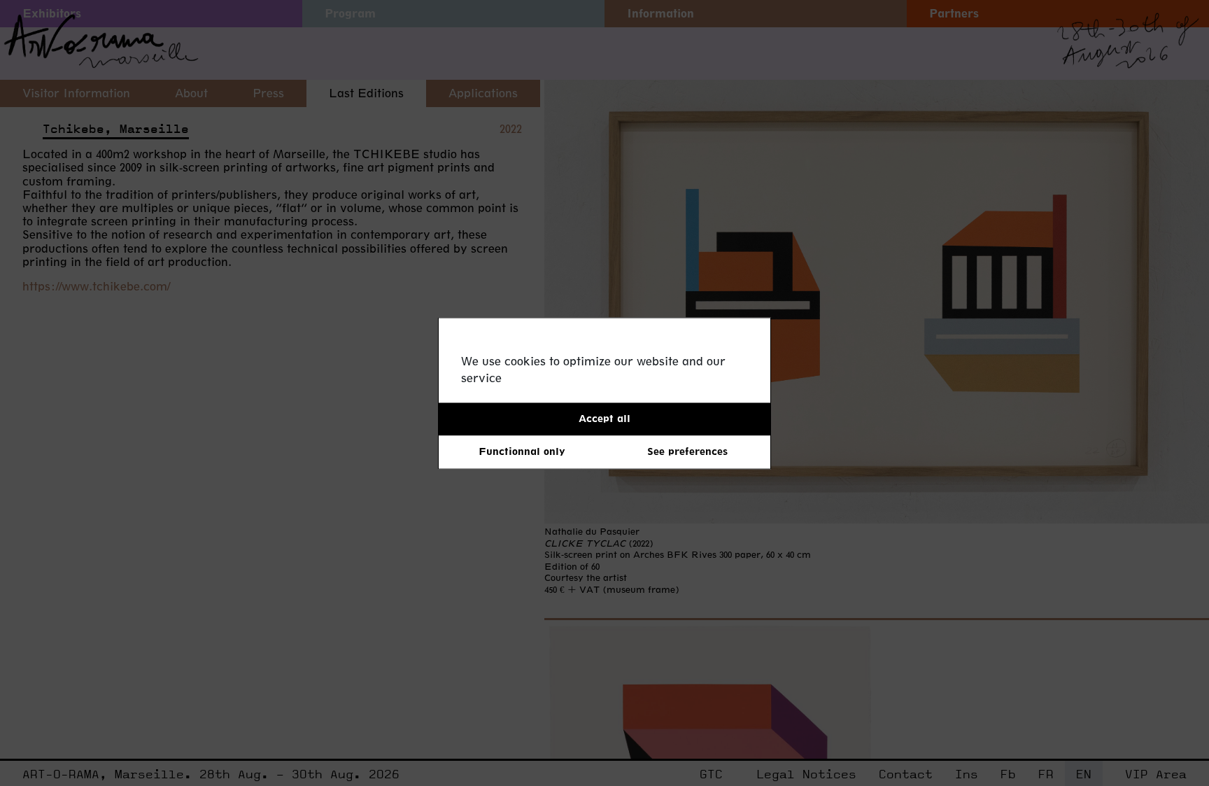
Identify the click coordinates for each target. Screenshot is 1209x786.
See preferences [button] (687, 452)
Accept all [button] (604, 418)
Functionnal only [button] (522, 452)
